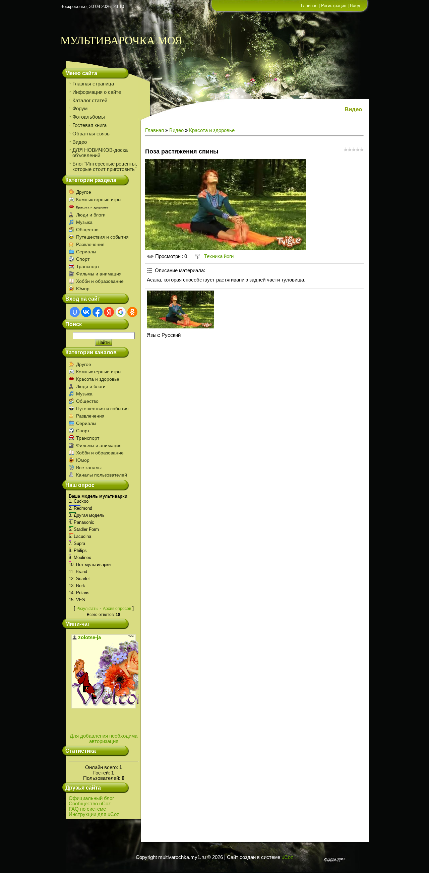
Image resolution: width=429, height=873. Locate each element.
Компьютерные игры (98, 199)
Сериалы (86, 251)
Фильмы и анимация (99, 273)
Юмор (82, 288)
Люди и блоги (91, 214)
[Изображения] (180, 309)
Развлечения (90, 244)
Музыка (84, 222)
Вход (355, 5)
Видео (176, 130)
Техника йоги (219, 256)
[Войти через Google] (120, 312)
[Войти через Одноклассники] (132, 312)
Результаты (87, 608)
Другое (83, 192)
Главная (309, 5)
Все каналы (89, 467)
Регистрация (333, 5)
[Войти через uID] (75, 312)
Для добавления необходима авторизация (103, 738)
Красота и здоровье (92, 207)
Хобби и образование (100, 281)
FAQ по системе (87, 809)
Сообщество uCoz (90, 803)
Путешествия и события (102, 237)
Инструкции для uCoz (94, 814)
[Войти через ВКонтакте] (86, 312)
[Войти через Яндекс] (109, 312)
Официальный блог (91, 798)
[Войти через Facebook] (98, 312)
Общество (87, 229)
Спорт (82, 259)
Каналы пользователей (101, 475)
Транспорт (87, 266)
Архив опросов (117, 608)
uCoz (287, 857)
